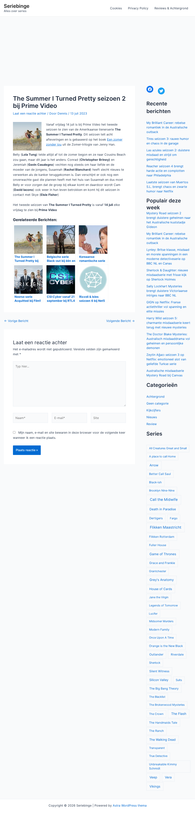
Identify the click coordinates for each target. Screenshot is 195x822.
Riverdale (177, 654)
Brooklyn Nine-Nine (161, 490)
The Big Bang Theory (164, 688)
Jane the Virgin (159, 597)
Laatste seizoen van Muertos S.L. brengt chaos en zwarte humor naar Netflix (167, 186)
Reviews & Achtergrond (171, 8)
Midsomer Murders (161, 621)
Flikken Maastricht (165, 527)
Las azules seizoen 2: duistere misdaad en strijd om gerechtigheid (168, 154)
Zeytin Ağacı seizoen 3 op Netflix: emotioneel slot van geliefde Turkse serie (166, 359)
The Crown (156, 714)
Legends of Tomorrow (163, 605)
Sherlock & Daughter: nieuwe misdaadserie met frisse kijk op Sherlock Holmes (167, 274)
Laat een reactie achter (29, 113)
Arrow (153, 465)
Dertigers (156, 518)
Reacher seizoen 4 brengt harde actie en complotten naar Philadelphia (165, 170)
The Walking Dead (162, 740)
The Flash (178, 714)
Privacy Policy (138, 8)
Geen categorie (157, 403)
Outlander (156, 654)
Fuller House (157, 545)
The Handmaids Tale (163, 722)
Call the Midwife (164, 499)
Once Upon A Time (161, 637)
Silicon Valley (158, 680)
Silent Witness (159, 671)
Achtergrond (155, 396)
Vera (168, 777)
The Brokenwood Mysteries (167, 705)
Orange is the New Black (166, 646)
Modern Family (159, 629)
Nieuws (151, 417)
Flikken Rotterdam (161, 536)
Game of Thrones (162, 554)
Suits (179, 680)
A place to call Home (162, 456)
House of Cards (160, 589)
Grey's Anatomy (161, 580)
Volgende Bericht (120, 320)
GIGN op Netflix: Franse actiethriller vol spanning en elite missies (166, 306)
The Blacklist (157, 697)
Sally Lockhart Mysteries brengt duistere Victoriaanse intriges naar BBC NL (166, 290)
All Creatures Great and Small (168, 448)
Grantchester (157, 571)
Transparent (157, 748)
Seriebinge (16, 6)
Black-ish (155, 482)
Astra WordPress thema (130, 805)
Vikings (154, 786)
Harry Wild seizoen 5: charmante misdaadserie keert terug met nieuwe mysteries (168, 322)
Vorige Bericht (16, 320)
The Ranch (156, 731)
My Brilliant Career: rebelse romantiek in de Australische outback (166, 127)
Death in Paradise (162, 509)
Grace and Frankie (162, 563)
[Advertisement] (97, 45)
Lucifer (153, 613)
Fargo (173, 518)
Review (151, 424)
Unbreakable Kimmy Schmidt (163, 766)
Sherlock (154, 662)
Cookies (116, 8)
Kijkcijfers (153, 410)
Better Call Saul (160, 474)
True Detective (158, 756)
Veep (153, 777)
